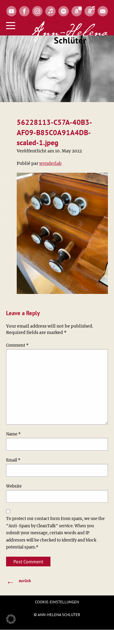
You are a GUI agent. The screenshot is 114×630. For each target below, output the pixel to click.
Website (14, 486)
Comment (17, 345)
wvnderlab (50, 163)
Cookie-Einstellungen (57, 602)
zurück (18, 580)
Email (13, 460)
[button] (11, 619)
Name (13, 434)
